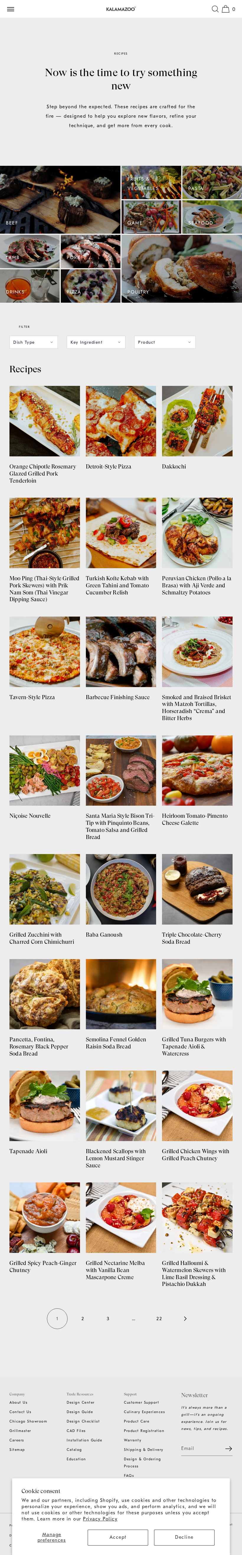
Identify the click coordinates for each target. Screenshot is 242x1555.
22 (159, 1318)
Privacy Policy (100, 1519)
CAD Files (76, 1431)
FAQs (129, 1476)
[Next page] (184, 1318)
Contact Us (20, 1412)
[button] (215, 9)
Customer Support (141, 1402)
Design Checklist (83, 1421)
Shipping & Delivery (143, 1450)
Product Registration (144, 1431)
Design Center (81, 1402)
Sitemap (17, 1450)
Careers (16, 1440)
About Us (18, 1402)
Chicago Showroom (28, 1421)
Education (76, 1459)
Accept (118, 1537)
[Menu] (13, 9)
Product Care (136, 1421)
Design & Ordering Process (142, 1462)
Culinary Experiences (144, 1412)
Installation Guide (84, 1440)
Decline (184, 1537)
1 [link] (57, 1318)
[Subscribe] (225, 1449)
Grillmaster (20, 1431)
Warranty (132, 1440)
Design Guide (80, 1412)
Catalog (74, 1450)
